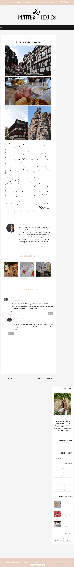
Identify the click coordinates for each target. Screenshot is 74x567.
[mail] (67, 2)
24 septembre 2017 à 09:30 (22, 321)
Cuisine (63, 483)
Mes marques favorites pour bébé (66, 514)
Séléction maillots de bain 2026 (66, 524)
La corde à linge (27, 182)
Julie (13, 298)
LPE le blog (24, 224)
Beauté (63, 472)
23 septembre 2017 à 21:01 (19, 300)
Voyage (28, 38)
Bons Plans (62, 486)
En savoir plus (35, 565)
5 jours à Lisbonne (42, 278)
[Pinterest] (64, 2)
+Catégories (29, 2)
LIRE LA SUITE (62, 435)
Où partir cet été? (9, 278)
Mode (62, 469)
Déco (62, 476)
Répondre (50, 313)
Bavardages (62, 490)
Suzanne (17, 194)
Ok (44, 565)
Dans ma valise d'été (26, 278)
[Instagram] (62, 2)
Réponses (12, 315)
